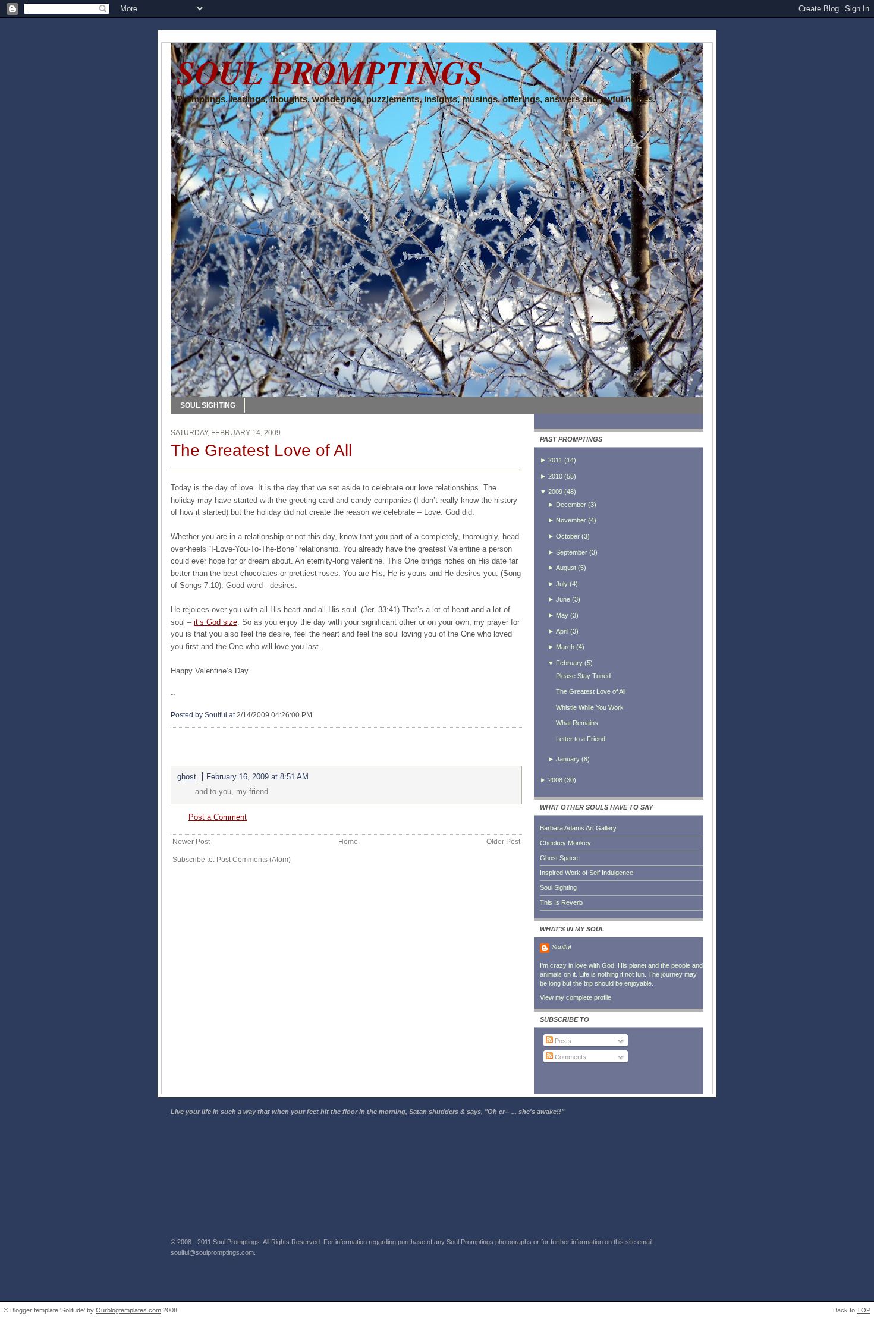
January (568, 759)
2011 (555, 460)
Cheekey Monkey (565, 842)
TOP (863, 1310)
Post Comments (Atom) (253, 859)
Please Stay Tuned (583, 675)
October (568, 536)
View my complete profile (575, 997)
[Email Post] (315, 715)
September (571, 552)
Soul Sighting (558, 887)
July (562, 583)
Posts (562, 1040)
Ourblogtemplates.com (128, 1310)
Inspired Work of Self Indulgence (586, 872)
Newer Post (191, 842)
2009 (555, 491)
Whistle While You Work (590, 707)
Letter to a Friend (580, 738)
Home (348, 842)
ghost (186, 776)
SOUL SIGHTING (207, 405)
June (563, 599)
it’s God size (215, 622)
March (565, 646)
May (562, 615)
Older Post (503, 842)
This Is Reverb (561, 902)
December (571, 504)
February (569, 662)
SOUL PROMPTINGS (330, 72)
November (571, 520)
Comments (569, 1056)
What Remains (577, 722)
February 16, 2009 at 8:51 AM (257, 776)
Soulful (561, 946)
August (566, 567)
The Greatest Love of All (261, 449)
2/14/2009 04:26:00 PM (274, 715)
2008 (555, 779)
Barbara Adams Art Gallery (578, 828)
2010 (555, 476)
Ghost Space (559, 857)
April (562, 631)
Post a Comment (217, 817)
